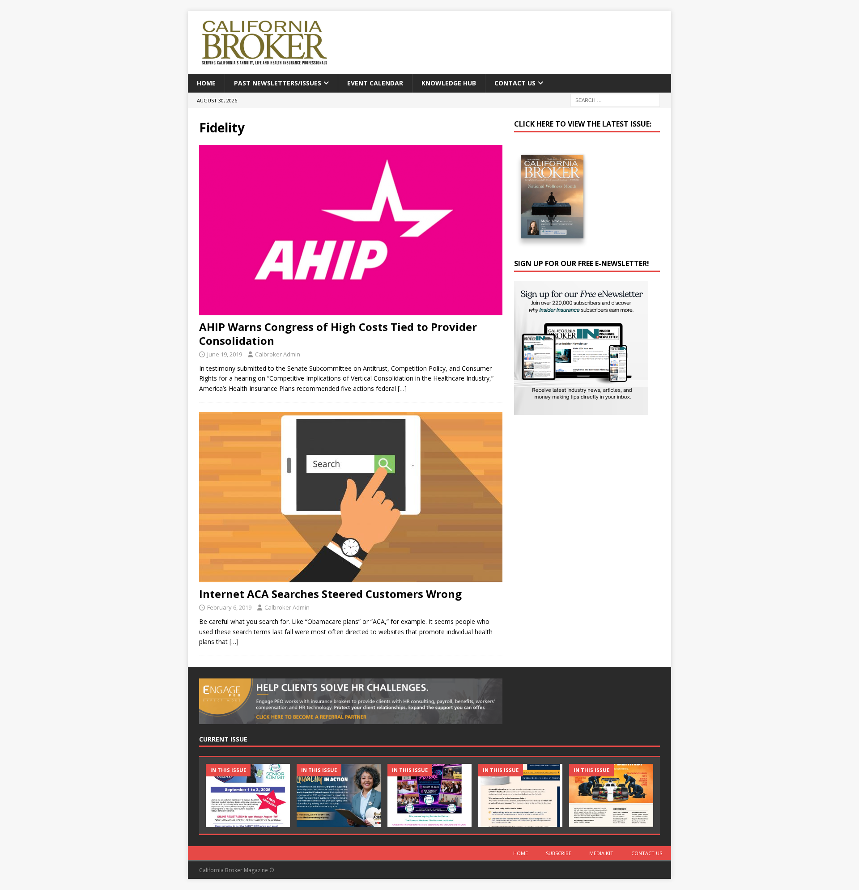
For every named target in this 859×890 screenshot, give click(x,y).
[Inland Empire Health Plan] (339, 795)
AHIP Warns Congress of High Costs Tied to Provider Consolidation (338, 333)
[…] (402, 388)
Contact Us (515, 83)
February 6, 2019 (229, 607)
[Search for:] (615, 100)
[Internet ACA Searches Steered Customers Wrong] (350, 497)
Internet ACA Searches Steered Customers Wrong (330, 593)
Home (206, 83)
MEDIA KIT (601, 853)
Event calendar (375, 83)
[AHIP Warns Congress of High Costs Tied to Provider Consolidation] (350, 230)
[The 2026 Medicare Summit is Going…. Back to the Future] (429, 795)
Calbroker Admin (277, 354)
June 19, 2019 (224, 354)
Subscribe (558, 853)
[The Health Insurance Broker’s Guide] (520, 795)
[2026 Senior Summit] (248, 795)
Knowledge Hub (448, 83)
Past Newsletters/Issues (277, 83)
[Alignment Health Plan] (611, 795)
